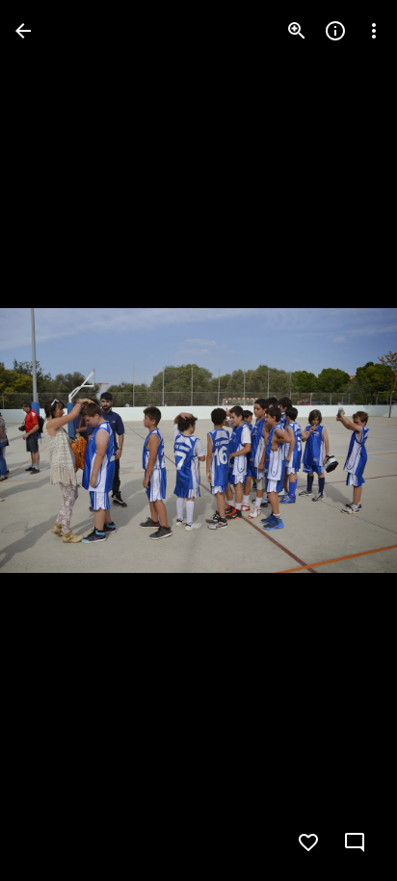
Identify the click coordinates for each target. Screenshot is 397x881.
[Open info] (335, 31)
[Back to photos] (23, 31)
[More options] (374, 31)
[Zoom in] (297, 31)
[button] (343, 441)
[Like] (308, 842)
